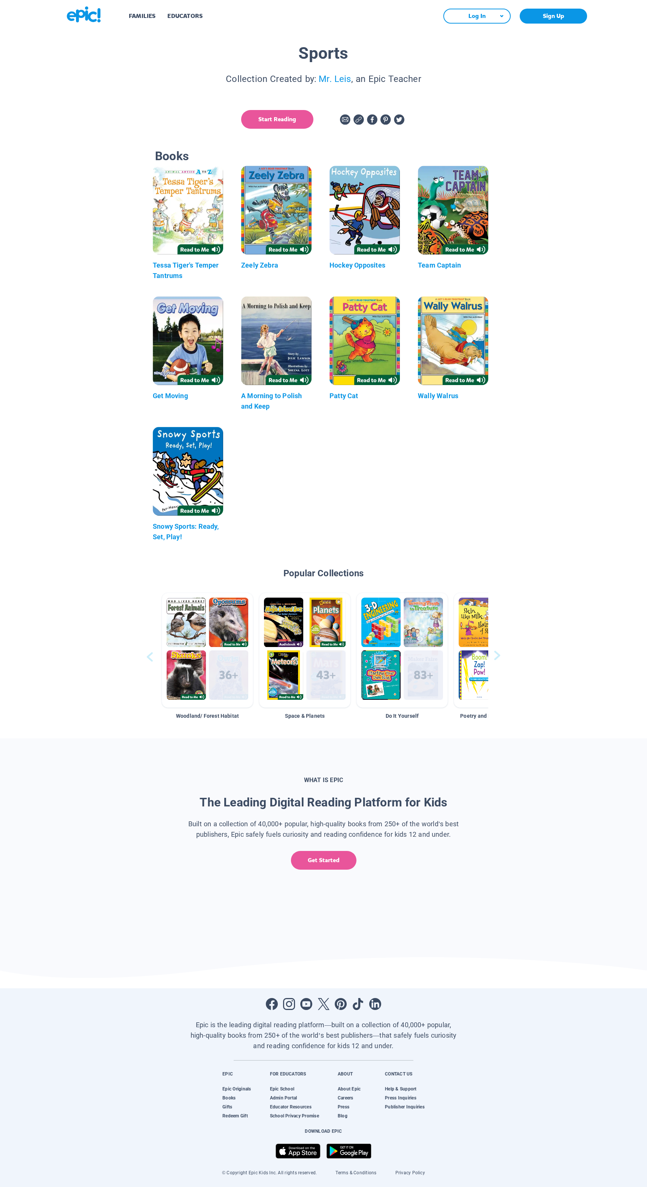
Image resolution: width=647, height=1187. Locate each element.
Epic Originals (236, 1089)
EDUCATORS (185, 16)
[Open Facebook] (272, 1004)
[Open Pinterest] (341, 1004)
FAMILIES (142, 16)
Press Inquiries (400, 1098)
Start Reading (277, 119)
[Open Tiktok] (358, 1004)
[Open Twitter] (323, 1004)
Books (229, 1098)
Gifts (227, 1107)
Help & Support (400, 1089)
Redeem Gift (235, 1116)
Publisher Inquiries (405, 1107)
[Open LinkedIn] (375, 1004)
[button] (207, 650)
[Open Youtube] (306, 1004)
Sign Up (553, 16)
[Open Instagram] (289, 1004)
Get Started (324, 860)
